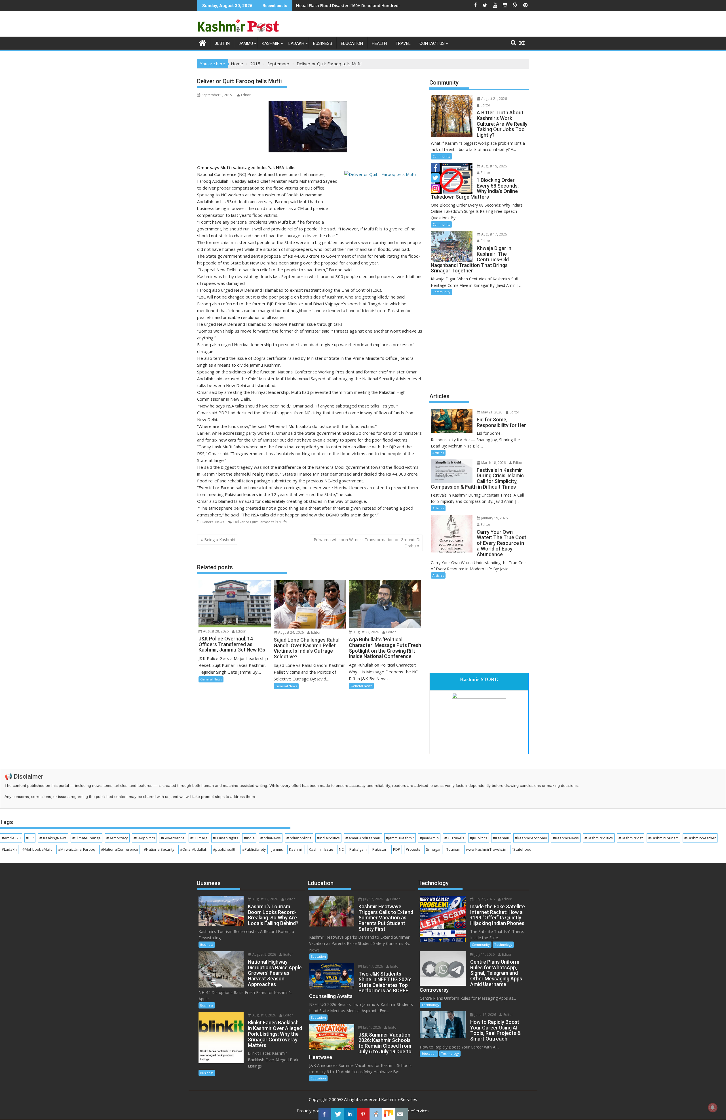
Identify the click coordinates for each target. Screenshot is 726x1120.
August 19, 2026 (493, 166)
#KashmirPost (631, 837)
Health (379, 43)
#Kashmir (501, 837)
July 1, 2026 (371, 1027)
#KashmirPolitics (598, 837)
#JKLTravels (454, 837)
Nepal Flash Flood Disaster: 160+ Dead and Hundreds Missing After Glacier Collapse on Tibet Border (394, 5)
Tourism (453, 849)
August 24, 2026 (290, 632)
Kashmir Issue (321, 849)
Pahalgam (358, 849)
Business (322, 43)
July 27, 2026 (484, 899)
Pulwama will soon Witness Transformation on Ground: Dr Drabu (367, 543)
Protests (413, 849)
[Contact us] (401, 1114)
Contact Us (432, 43)
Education (352, 43)
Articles (438, 453)
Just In (222, 43)
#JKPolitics (478, 837)
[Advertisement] (479, 343)
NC (341, 849)
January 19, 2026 (494, 518)
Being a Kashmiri (219, 539)
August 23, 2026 (366, 632)
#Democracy (117, 837)
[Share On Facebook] (324, 1114)
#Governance (173, 837)
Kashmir (271, 43)
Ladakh (296, 43)
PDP (396, 849)
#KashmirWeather (700, 837)
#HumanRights (225, 837)
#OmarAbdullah (193, 849)
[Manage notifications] (712, 1107)
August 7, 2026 (264, 1015)
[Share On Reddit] (376, 1114)
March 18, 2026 (493, 462)
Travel (403, 43)
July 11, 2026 (484, 954)
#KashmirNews (566, 837)
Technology (503, 944)
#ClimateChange (86, 837)
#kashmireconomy (531, 837)
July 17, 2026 (372, 899)
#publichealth (225, 849)
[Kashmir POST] (202, 42)
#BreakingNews (53, 837)
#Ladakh (9, 849)
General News (213, 522)
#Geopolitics (144, 837)
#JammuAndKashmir (362, 837)
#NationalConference (119, 849)
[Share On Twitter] (337, 1114)
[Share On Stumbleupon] (388, 1114)
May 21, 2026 (491, 412)
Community (441, 156)
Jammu (246, 43)
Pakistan (379, 849)
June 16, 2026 (485, 1014)
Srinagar (433, 849)
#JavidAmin (429, 837)
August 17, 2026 (493, 234)
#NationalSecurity (159, 849)
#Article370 (11, 837)
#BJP (30, 837)
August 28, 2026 (215, 631)
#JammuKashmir (400, 837)
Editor (246, 95)
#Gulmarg (198, 837)
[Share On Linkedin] (350, 1114)
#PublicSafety (254, 849)
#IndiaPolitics (328, 837)
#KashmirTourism (663, 837)
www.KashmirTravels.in (486, 849)
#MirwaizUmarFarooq (76, 849)
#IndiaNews (270, 837)
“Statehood (521, 849)
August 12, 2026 (265, 899)
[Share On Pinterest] (363, 1114)
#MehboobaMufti (37, 849)
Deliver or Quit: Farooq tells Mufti (260, 522)
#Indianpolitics (298, 837)
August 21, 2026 (493, 98)
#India (249, 837)
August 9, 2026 (264, 954)
